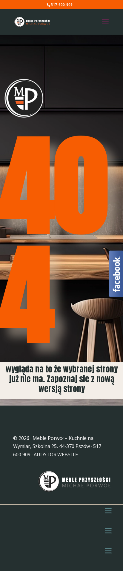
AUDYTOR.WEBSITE (56, 454)
